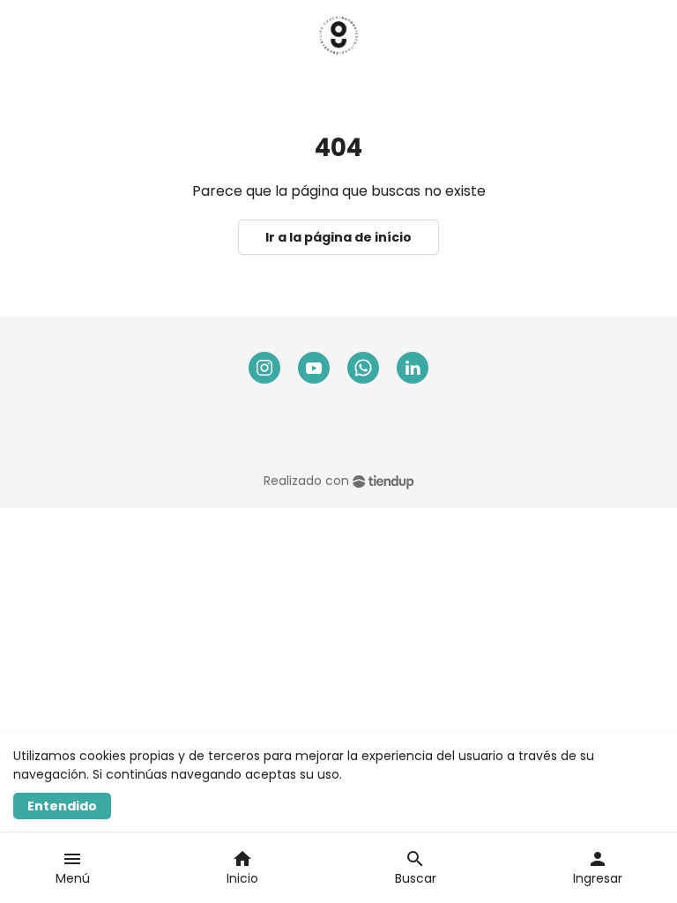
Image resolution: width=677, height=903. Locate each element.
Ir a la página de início (338, 237)
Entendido (62, 806)
